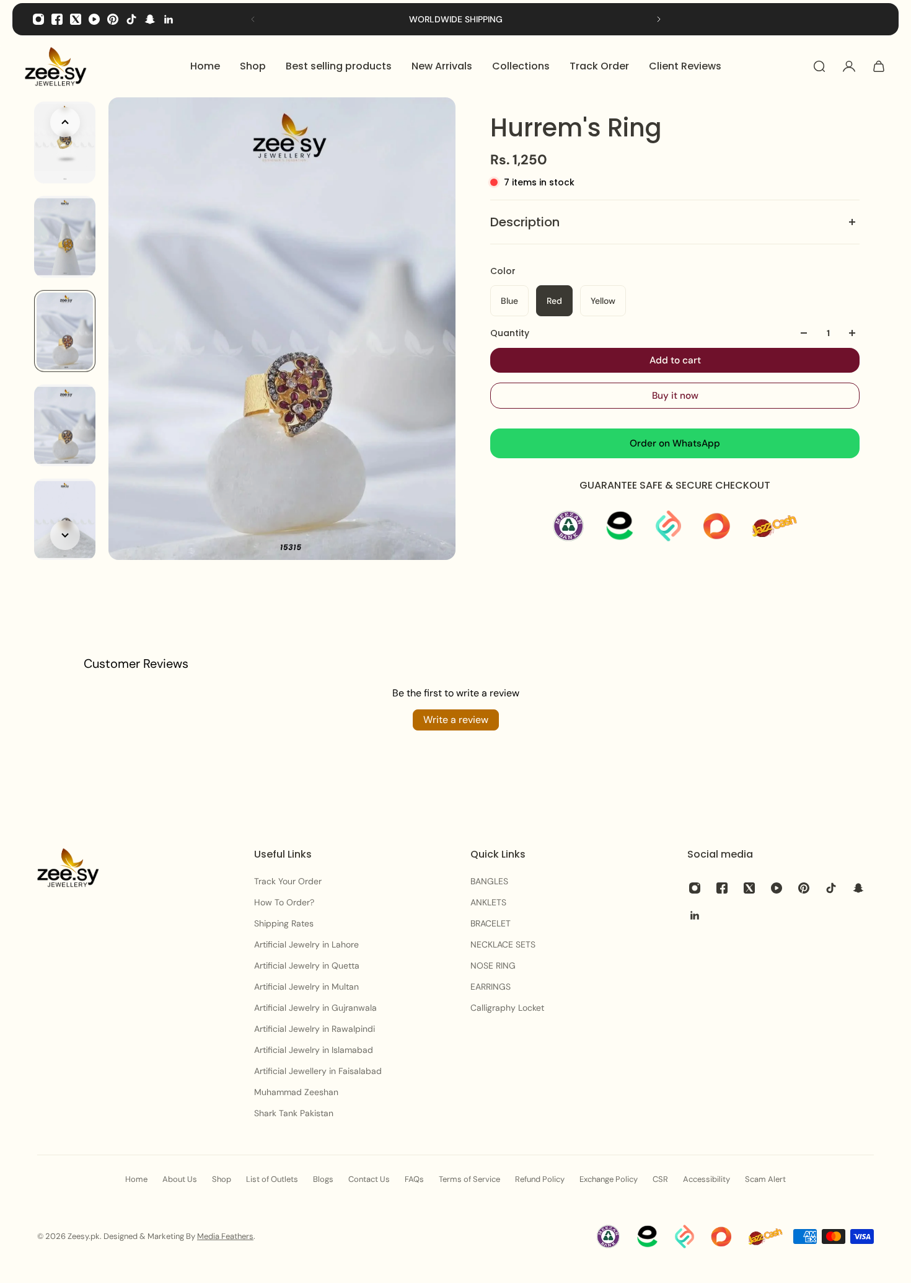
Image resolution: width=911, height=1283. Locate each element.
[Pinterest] (112, 19)
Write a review (455, 719)
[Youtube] (94, 19)
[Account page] (849, 66)
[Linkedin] (168, 19)
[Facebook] (57, 19)
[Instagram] (38, 19)
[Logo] (56, 66)
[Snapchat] (150, 19)
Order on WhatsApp (675, 443)
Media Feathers (225, 1236)
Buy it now (675, 395)
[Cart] (879, 66)
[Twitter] (75, 19)
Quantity (509, 333)
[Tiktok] (131, 19)
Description (525, 222)
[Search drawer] (819, 66)
